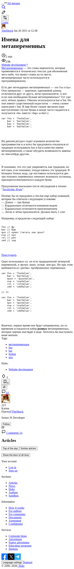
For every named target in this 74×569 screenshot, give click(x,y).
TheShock (7, 30)
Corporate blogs (18, 536)
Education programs (20, 545)
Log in (12, 467)
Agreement (15, 520)
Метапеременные (12, 68)
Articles (13, 482)
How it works (16, 507)
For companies (17, 514)
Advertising (15, 539)
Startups (13, 548)
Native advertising (19, 542)
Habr (21, 565)
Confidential (16, 523)
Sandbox (14, 495)
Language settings (12, 562)
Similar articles (28, 448)
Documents (15, 517)
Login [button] (4, 22)
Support (27, 562)
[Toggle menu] (2, 4)
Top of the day (10, 448)
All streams (13, 3)
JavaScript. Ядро (12, 189)
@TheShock (16, 411)
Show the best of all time (16, 455)
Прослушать (9, 255)
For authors (15, 511)
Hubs (12, 489)
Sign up (13, 470)
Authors (13, 492)
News (12, 485)
